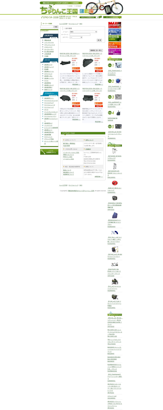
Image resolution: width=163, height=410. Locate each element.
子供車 (46, 56)
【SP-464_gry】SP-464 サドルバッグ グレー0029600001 (115, 256)
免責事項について (68, 174)
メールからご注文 (68, 159)
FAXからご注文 (67, 157)
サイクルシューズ (49, 105)
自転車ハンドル (49, 78)
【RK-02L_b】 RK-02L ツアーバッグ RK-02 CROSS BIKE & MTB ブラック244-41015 (115, 322)
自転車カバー (48, 130)
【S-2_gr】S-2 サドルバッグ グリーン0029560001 (114, 288)
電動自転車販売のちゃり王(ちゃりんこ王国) (81, 191)
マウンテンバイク (49, 45)
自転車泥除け (48, 87)
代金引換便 (66, 145)
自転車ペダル (48, 76)
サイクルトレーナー (50, 116)
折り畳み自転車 (49, 51)
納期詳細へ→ (99, 176)
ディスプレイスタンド (51, 112)
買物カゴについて (68, 154)
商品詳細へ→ (76, 84)
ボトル (46, 109)
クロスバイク (48, 47)
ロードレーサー (49, 49)
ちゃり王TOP (63, 24)
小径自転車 (47, 54)
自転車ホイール (49, 71)
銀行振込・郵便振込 (69, 143)
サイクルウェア (49, 103)
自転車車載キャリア (50, 114)
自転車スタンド (49, 85)
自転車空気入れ (49, 132)
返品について (67, 170)
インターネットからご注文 (71, 152)
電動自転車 (47, 40)
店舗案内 (88, 149)
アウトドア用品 (49, 139)
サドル (46, 80)
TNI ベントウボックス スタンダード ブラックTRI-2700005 (114, 342)
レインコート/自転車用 (51, 127)
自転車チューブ (49, 67)
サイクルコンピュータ (51, 100)
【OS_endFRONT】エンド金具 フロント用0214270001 (114, 104)
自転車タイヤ (48, 64)
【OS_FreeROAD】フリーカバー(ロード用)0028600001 (114, 89)
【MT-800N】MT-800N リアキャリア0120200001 (114, 158)
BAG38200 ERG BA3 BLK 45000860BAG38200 (114, 359)
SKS (81, 24)
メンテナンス (48, 125)
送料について (89, 140)
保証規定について (68, 172)
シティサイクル (49, 42)
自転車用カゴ (48, 123)
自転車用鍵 (47, 134)
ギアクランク (48, 74)
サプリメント (48, 137)
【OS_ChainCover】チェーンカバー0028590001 (115, 73)
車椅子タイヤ (48, 89)
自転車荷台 (47, 83)
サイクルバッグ (49, 107)
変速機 (46, 69)
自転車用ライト (49, 98)
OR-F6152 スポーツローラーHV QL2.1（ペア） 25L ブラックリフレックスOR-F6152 (114, 388)
